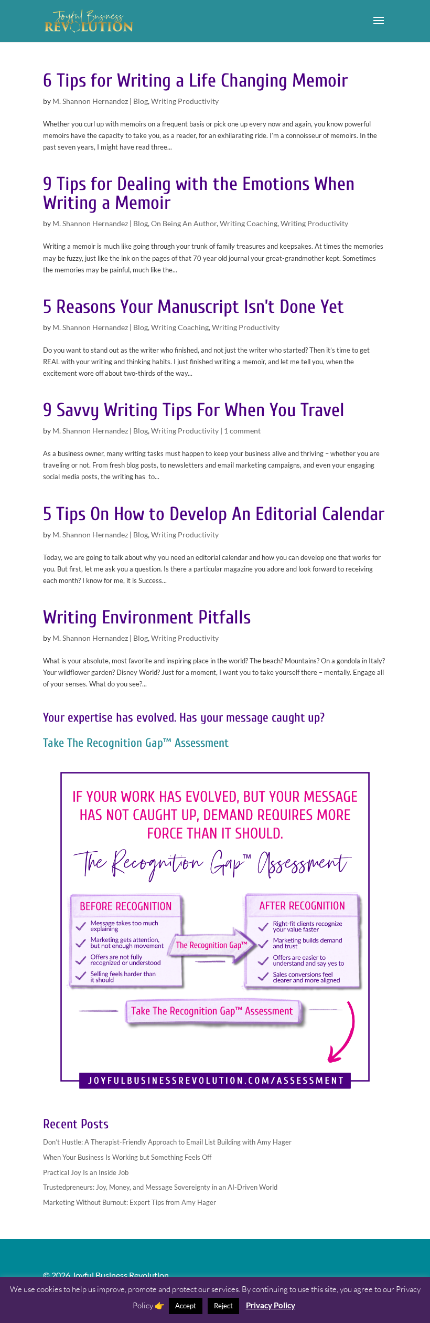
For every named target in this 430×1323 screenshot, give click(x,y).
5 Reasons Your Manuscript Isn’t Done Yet (193, 306)
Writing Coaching (248, 223)
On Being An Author (184, 223)
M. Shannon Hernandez (90, 101)
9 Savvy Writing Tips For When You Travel (194, 410)
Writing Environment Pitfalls (147, 617)
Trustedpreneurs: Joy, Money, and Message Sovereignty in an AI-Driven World (160, 1187)
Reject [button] (223, 1305)
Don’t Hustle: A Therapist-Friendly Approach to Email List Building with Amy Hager (167, 1142)
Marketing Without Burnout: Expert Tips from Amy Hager (129, 1202)
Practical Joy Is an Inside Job (85, 1172)
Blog (140, 101)
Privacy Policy (270, 1305)
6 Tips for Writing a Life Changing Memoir (195, 80)
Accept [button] (185, 1305)
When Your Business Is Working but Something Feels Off (127, 1157)
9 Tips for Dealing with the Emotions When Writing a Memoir (198, 193)
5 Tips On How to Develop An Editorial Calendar (213, 514)
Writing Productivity (185, 101)
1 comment (242, 430)
